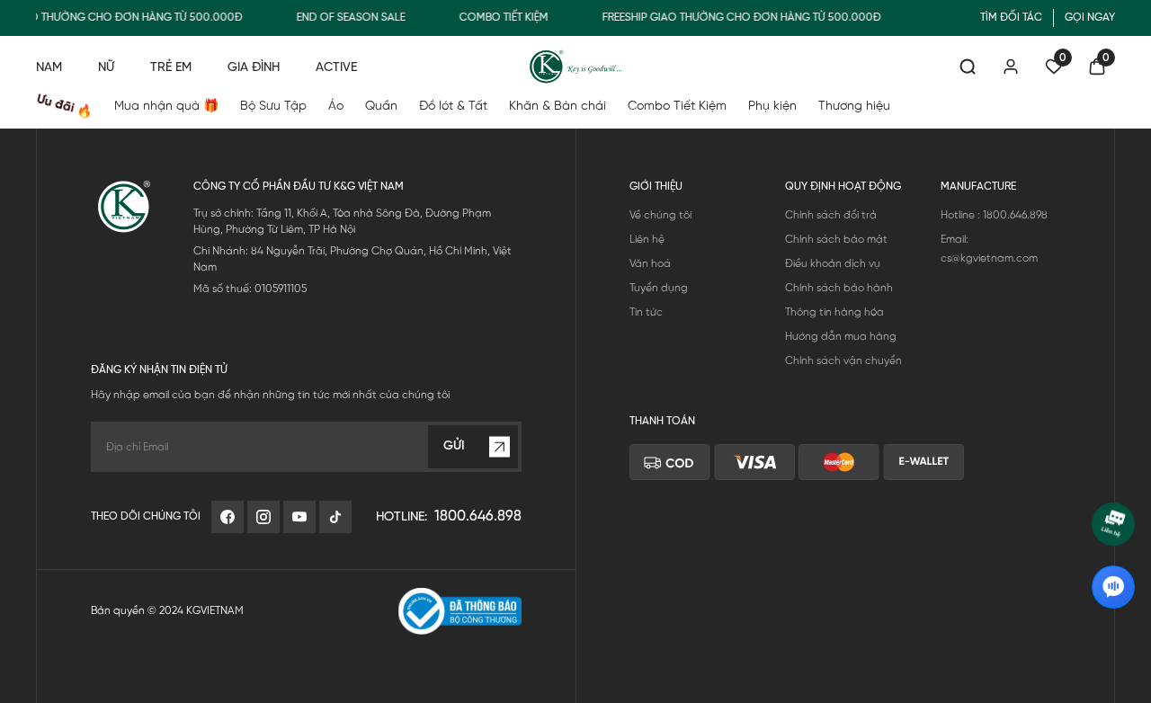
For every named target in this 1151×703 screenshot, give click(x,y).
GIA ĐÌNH (254, 68)
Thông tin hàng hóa (834, 312)
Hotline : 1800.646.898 (994, 215)
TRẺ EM (171, 68)
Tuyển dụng (658, 288)
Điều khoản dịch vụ (832, 264)
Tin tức (646, 312)
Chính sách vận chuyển (843, 361)
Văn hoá (650, 264)
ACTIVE (336, 68)
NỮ (106, 68)
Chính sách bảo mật (836, 239)
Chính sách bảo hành (839, 288)
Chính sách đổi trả (831, 215)
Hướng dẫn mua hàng (841, 337)
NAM (49, 68)
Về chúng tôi (660, 215)
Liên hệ (647, 239)
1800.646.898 (478, 516)
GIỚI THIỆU (656, 186)
